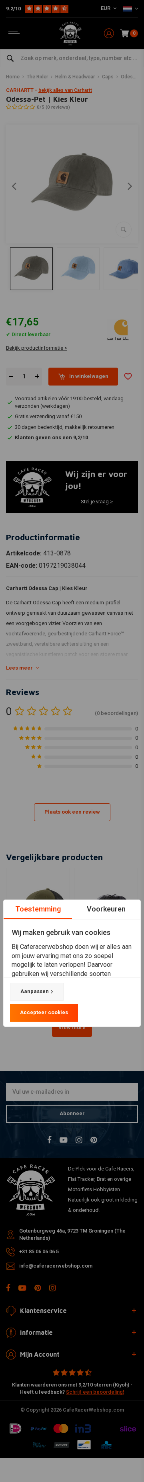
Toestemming (38, 909)
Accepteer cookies (44, 1012)
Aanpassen (34, 991)
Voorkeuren (106, 909)
